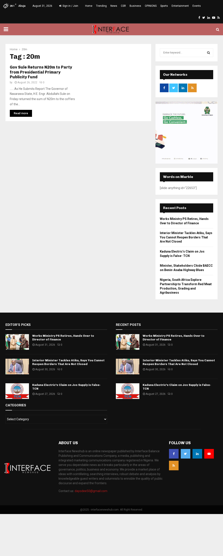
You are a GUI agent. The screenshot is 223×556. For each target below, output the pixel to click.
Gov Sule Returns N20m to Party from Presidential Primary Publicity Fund (41, 72)
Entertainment (180, 5)
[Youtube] (209, 454)
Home (88, 5)
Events (197, 5)
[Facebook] (174, 454)
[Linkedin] (197, 454)
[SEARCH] (208, 52)
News (113, 5)
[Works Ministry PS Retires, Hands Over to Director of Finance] (17, 342)
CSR (123, 5)
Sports (164, 5)
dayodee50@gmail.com (91, 491)
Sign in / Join (70, 5)
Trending (101, 5)
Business (135, 5)
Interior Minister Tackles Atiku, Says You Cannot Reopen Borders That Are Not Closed (186, 237)
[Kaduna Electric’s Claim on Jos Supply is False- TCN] (17, 391)
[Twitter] (185, 454)
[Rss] (174, 465)
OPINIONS (151, 5)
